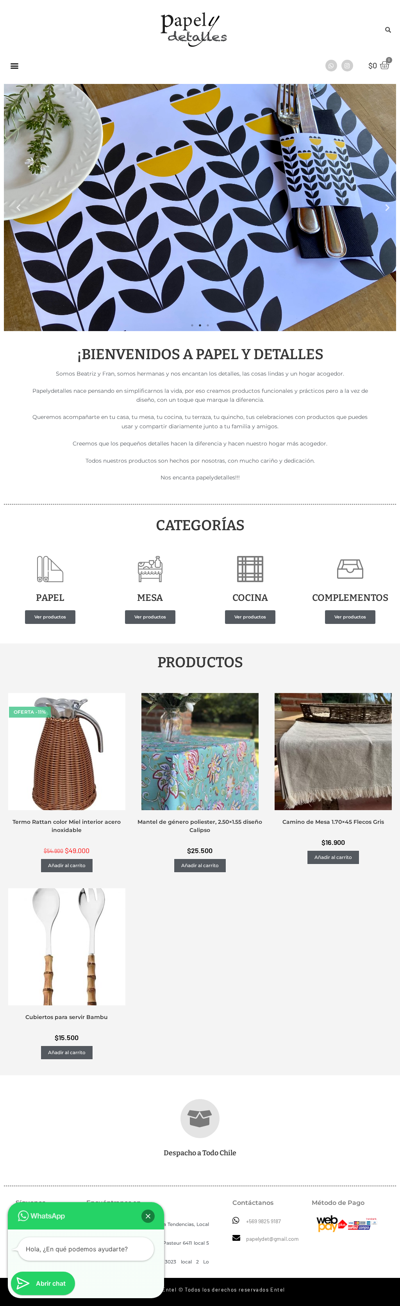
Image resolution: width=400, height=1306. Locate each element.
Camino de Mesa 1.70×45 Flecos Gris (333, 821)
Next (384, 207)
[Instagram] (347, 65)
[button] (50, 617)
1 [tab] (192, 325)
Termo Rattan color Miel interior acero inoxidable (66, 826)
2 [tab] (200, 325)
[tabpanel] (200, 207)
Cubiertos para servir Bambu (66, 1017)
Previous (16, 207)
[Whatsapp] (331, 65)
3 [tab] (208, 325)
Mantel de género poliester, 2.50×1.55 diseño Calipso (200, 826)
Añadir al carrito (67, 865)
